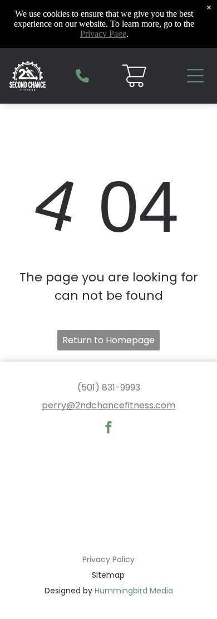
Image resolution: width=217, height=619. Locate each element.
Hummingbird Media (134, 590)
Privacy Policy (108, 559)
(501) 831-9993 (108, 387)
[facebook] (108, 428)
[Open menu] (195, 75)
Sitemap (108, 575)
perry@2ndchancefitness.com (108, 405)
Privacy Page (103, 33)
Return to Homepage (108, 340)
